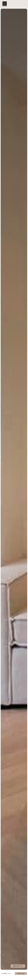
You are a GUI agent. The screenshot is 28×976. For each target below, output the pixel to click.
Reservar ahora (20, 973)
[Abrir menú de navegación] (25, 4)
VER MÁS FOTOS (19, 966)
